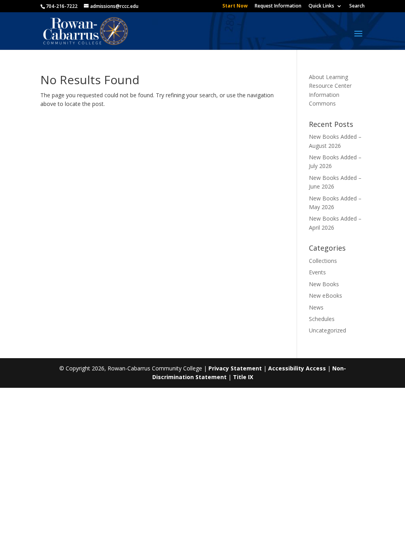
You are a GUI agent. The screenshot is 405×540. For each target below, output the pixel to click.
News (316, 307)
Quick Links (321, 6)
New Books (324, 284)
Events (317, 272)
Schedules (322, 319)
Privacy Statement (235, 368)
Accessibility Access (297, 368)
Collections (323, 260)
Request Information (278, 6)
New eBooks (325, 295)
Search (357, 6)
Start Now (235, 6)
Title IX (243, 377)
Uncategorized (327, 330)
